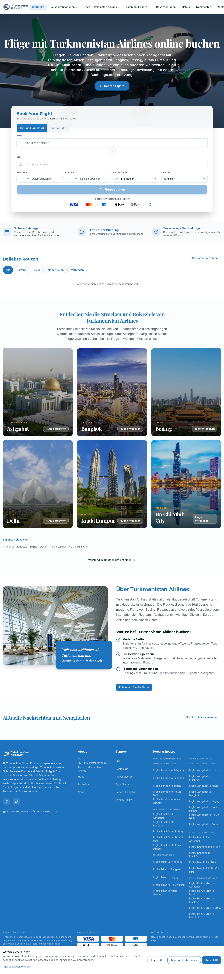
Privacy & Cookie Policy (16, 966)
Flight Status (122, 784)
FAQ (117, 761)
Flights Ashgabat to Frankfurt (200, 778)
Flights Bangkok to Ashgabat (200, 839)
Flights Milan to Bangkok (167, 869)
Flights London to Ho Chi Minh (167, 793)
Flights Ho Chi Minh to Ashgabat (201, 885)
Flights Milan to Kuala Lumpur (165, 892)
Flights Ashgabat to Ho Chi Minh (204, 816)
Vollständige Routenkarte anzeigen (110, 559)
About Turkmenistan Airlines (89, 769)
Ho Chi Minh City (78, 546)
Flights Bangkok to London (204, 846)
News (81, 791)
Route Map (84, 784)
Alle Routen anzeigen (204, 257)
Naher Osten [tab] (56, 269)
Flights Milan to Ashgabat (167, 861)
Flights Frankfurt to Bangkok (163, 823)
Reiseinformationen (63, 6)
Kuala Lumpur (58, 546)
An (18, 157)
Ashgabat (8, 546)
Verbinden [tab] (77, 269)
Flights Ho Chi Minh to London (201, 892)
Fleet (81, 776)
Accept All (212, 960)
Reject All (156, 960)
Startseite (38, 6)
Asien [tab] (37, 269)
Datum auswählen (42, 178)
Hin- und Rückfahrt (32, 127)
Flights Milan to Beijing (165, 877)
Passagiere (120, 172)
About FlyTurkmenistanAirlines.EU (93, 761)
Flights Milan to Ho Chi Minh (169, 884)
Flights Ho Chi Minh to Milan (205, 907)
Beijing (33, 546)
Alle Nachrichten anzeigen (202, 717)
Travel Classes (123, 776)
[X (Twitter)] (16, 801)
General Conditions (126, 791)
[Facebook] (6, 801)
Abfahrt (21, 172)
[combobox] (112, 142)
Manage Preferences (184, 960)
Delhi (43, 546)
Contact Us (121, 768)
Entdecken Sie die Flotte (134, 687)
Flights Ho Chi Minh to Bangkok (201, 915)
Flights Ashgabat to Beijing (204, 801)
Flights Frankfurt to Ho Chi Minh (168, 839)
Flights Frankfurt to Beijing (168, 831)
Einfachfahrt (58, 127)
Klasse (166, 172)
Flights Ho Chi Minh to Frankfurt (201, 900)
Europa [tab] (22, 269)
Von (19, 135)
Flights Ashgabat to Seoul (203, 824)
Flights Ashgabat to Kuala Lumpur (203, 809)
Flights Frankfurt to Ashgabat (163, 816)
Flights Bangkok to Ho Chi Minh (204, 870)
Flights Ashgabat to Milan (203, 785)
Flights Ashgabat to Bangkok (200, 793)
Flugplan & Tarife (136, 6)
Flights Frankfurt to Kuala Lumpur (167, 847)
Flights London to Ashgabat (168, 770)
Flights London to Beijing (167, 785)
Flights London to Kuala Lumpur (166, 801)
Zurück (70, 172)
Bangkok (21, 546)
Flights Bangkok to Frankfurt (200, 854)
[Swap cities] (112, 151)
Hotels (186, 6)
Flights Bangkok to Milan (203, 862)
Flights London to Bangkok (168, 777)
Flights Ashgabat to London (204, 770)
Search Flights (114, 86)
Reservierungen (166, 6)
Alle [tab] (8, 269)
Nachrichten (203, 6)
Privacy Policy (123, 799)
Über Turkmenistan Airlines (100, 6)
